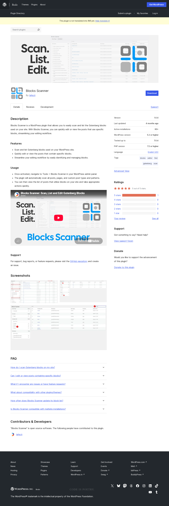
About (13, 462)
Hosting (14, 470)
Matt (134, 466)
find (155, 158)
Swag (104, 474)
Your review (119, 218)
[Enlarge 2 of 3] (103, 284)
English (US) (153, 152)
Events (104, 466)
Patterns (44, 474)
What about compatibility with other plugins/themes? (36, 392)
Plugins (44, 470)
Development (47, 107)
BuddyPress (137, 474)
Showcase (45, 462)
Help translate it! (102, 21)
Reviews (30, 107)
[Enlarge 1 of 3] (54, 284)
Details (16, 107)
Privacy (14, 474)
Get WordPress (156, 4)
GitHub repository (78, 261)
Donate (105, 470)
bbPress (135, 470)
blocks (142, 158)
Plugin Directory (18, 13)
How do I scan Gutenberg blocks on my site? (33, 367)
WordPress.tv (78, 474)
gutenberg (147, 163)
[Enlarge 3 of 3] (103, 308)
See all (155, 218)
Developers (76, 470)
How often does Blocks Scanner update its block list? (37, 400)
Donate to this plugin (124, 267)
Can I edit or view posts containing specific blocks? (36, 376)
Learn (73, 462)
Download (152, 93)
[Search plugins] (38, 29)
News (13, 466)
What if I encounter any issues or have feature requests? (38, 384)
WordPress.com (139, 462)
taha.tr (32, 95)
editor (150, 158)
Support (154, 107)
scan (155, 163)
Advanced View (121, 171)
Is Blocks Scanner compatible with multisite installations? (38, 409)
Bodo (38, 489)
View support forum (123, 241)
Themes (44, 466)
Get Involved (106, 462)
